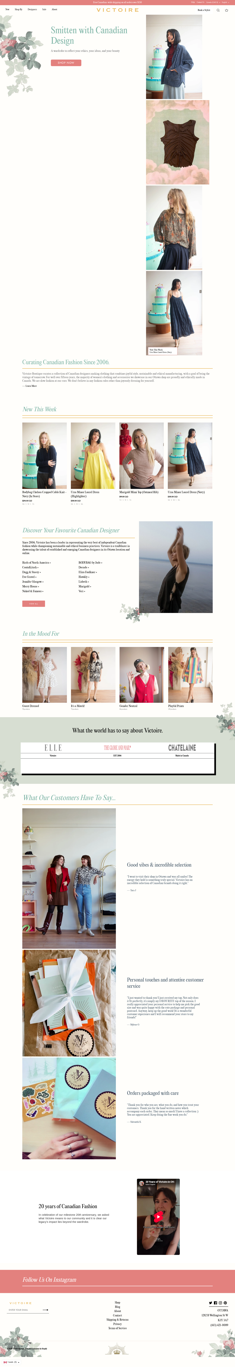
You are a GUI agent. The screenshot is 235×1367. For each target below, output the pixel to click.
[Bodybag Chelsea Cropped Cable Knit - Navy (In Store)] (44, 456)
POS (26, 1349)
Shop (117, 1302)
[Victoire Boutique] (117, 10)
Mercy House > (30, 586)
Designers (32, 9)
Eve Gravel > (29, 577)
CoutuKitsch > (30, 567)
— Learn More (29, 386)
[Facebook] (215, 1302)
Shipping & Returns (117, 1319)
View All (33, 603)
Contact (117, 1315)
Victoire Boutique (18, 1349)
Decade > (84, 567)
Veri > (82, 591)
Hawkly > (84, 577)
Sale (44, 9)
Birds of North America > (36, 562)
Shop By (18, 9)
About (54, 9)
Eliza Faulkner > (88, 572)
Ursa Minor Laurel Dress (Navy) (161, 352)
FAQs (193, 2)
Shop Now (66, 63)
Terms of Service (117, 1328)
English (224, 2)
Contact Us (200, 2)
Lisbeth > (84, 581)
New (7, 9)
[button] (11, 1362)
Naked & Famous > (32, 591)
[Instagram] (220, 1302)
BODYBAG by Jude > (90, 562)
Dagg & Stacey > (31, 572)
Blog (117, 1307)
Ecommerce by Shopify (39, 1349)
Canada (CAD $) (212, 2)
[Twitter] (210, 1302)
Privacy (117, 1324)
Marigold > (85, 586)
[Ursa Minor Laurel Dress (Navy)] (190, 456)
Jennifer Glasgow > (33, 581)
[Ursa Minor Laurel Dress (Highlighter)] (93, 456)
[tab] (53, 747)
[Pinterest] (225, 1302)
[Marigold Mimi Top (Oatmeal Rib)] (141, 456)
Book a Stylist (204, 10)
